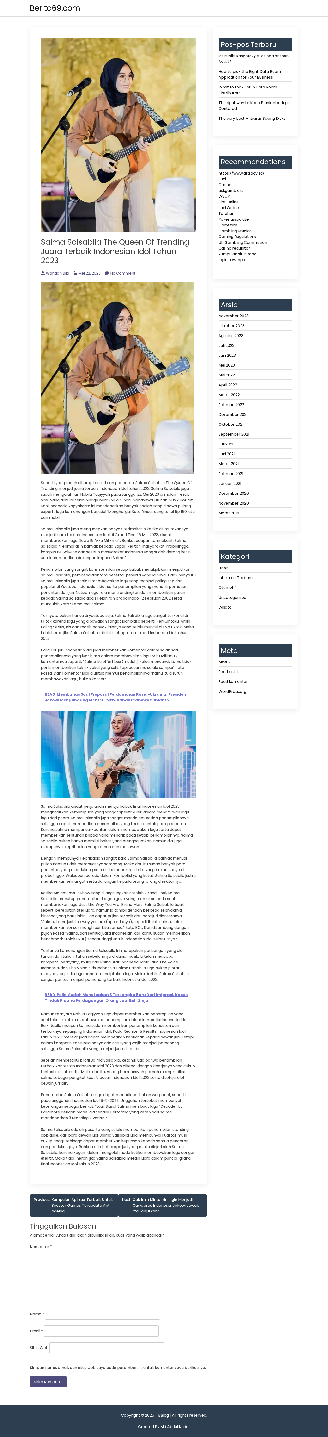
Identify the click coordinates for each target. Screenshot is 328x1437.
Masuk (225, 662)
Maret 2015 (229, 513)
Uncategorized (232, 597)
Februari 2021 (231, 473)
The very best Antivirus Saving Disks (252, 118)
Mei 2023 (227, 365)
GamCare (228, 225)
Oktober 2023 (231, 326)
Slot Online (229, 202)
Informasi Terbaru (236, 578)
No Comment (123, 273)
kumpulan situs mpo (237, 254)
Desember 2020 (234, 493)
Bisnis (224, 568)
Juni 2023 (227, 355)
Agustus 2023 (231, 335)
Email (36, 1331)
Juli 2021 (226, 444)
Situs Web (39, 1347)
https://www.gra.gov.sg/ (242, 173)
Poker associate (234, 219)
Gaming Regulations (237, 236)
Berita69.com (55, 8)
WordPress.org (232, 691)
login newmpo (232, 259)
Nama (37, 1314)
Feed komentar (233, 681)
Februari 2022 (231, 404)
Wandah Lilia (57, 273)
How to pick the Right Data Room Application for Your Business (250, 74)
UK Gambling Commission (243, 242)
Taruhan (226, 213)
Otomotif (227, 587)
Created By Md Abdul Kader (164, 1427)
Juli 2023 (226, 345)
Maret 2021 (229, 464)
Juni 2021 (227, 454)
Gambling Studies (235, 231)
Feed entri (228, 672)
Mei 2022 (227, 375)
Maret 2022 (229, 395)
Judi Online (229, 208)
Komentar (41, 1247)
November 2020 (234, 503)
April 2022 (228, 385)
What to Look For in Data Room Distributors (248, 90)
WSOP (224, 196)
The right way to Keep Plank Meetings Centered (254, 105)
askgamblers (231, 190)
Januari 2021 (230, 483)
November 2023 (234, 316)
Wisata (225, 607)
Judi (222, 179)
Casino (225, 184)
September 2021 (234, 434)
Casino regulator (234, 248)
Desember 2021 (233, 414)
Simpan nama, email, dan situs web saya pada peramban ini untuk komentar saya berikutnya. (118, 1367)
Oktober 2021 (231, 424)
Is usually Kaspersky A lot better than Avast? (254, 58)
